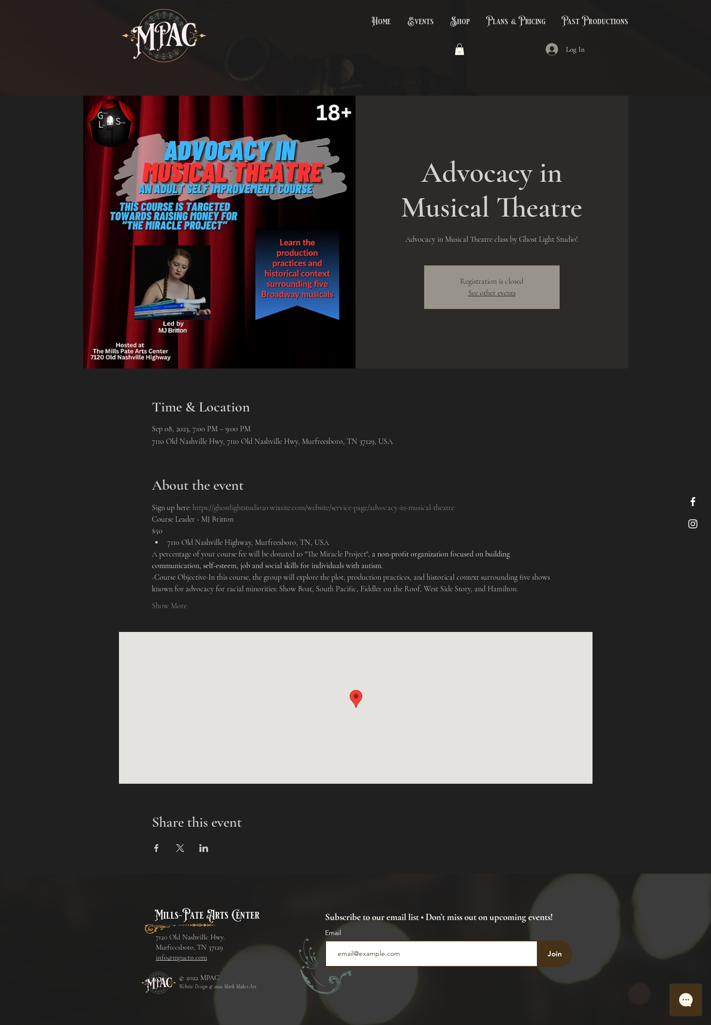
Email (334, 932)
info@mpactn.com (181, 957)
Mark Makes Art (240, 986)
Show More (169, 606)
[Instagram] (693, 524)
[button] (419, 22)
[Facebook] (693, 502)
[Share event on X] (180, 848)
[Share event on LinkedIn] (203, 848)
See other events (492, 293)
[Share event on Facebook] (156, 848)
